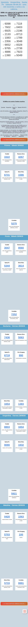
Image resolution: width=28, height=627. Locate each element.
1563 (21, 516)
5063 (21, 337)
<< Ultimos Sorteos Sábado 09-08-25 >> (14, 94)
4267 (21, 157)
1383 (21, 404)
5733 (7, 583)
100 (21, 534)
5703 (7, 534)
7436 (7, 337)
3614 (21, 265)
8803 (7, 427)
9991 (21, 583)
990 (21, 355)
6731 (7, 174)
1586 (21, 174)
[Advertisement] (14, 74)
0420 (7, 516)
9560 (21, 247)
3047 (7, 247)
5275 (14, 223)
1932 (21, 445)
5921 (14, 493)
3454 (7, 404)
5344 (7, 265)
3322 (7, 157)
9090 (7, 445)
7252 (14, 314)
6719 (7, 355)
